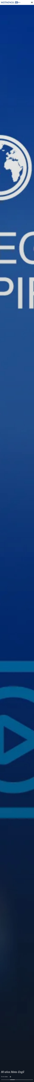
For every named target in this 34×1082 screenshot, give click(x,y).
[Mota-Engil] (10, 2)
